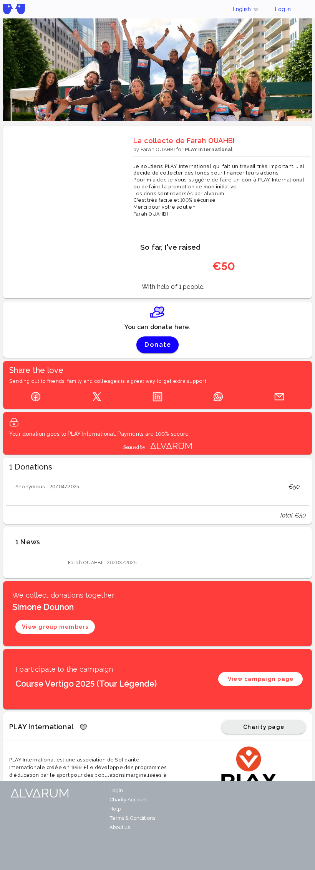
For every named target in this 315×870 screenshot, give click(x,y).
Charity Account (128, 799)
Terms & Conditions (132, 818)
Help (115, 809)
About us (119, 827)
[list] (157, 487)
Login (116, 790)
